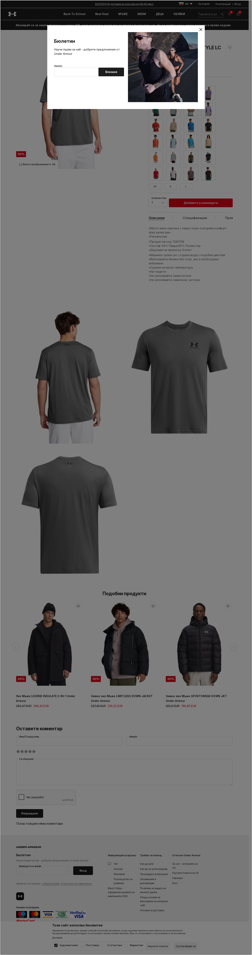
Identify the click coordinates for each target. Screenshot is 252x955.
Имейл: (58, 66)
